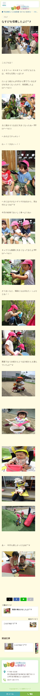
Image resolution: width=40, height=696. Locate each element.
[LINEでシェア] (23, 599)
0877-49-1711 (13, 680)
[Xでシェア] (10, 599)
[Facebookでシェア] (16, 599)
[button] (30, 599)
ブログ (6, 17)
